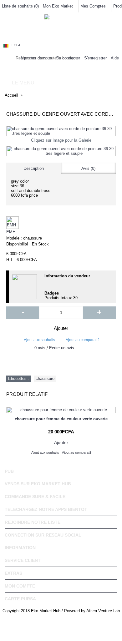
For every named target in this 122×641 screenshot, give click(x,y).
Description (33, 168)
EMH (10, 232)
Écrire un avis (61, 348)
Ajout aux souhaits (39, 340)
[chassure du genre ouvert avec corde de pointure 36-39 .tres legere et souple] (61, 131)
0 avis (39, 348)
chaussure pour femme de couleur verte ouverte (61, 418)
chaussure (45, 378)
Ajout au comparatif (82, 340)
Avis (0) (88, 168)
